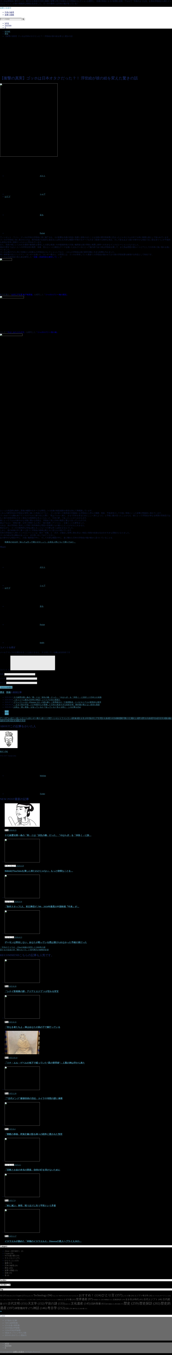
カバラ (156, 1296)
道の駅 (83, 1308)
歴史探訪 (149, 1303)
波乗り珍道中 (5, 8)
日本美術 (113, 718)
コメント (5, 670)
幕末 (67, 1304)
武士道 (135, 718)
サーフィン (165, 1296)
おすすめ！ (90, 1295)
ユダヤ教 (70, 1299)
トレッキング (5, 1299)
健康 (8, 1263)
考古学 (56, 1308)
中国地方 (96, 1299)
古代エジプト (153, 1299)
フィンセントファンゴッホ (61, 718)
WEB (7, 23)
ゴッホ (14, 718)
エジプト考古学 (143, 1295)
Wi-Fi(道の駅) (12, 1256)
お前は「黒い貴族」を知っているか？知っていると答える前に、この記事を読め (47, 707)
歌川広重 (129, 718)
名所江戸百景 (95, 718)
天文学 (36, 1303)
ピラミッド (27, 1299)
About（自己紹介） (14, 1251)
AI (3, 1295)
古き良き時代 (84, 718)
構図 (119, 718)
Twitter (42, 794)
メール (3, 678)
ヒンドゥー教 (16, 1299)
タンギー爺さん (35, 718)
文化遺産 (105, 718)
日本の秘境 (9, 12)
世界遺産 (84, 1299)
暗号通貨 (110, 1304)
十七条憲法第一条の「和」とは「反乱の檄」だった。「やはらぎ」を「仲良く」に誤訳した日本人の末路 (57, 697)
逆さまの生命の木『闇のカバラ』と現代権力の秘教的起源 (24, 950)
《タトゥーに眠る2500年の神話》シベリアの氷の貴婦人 (36, 700)
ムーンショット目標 (55, 1299)
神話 (40, 1308)
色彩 (10, 721)
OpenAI (29, 1295)
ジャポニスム (23, 718)
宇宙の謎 (55, 1303)
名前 (2, 674)
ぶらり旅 (128, 1296)
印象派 (76, 718)
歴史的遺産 (147, 718)
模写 (123, 718)
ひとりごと (11, 1261)
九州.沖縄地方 (106, 1299)
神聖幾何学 (24, 1308)
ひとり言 (46, 718)
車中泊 (76, 1308)
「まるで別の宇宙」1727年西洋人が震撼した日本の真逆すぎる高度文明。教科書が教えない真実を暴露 (56, 705)
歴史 (2, 692)
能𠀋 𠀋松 (4, 752)
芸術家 (15, 721)
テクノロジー (12, 1258)
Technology (42, 1295)
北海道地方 (119, 1299)
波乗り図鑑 (9, 15)
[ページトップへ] (1, 1311)
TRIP (62, 1296)
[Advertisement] (86, 56)
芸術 (8, 692)
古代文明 (17, 1303)
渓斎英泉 (162, 718)
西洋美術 (21, 721)
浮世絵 (155, 718)
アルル (9, 718)
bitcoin (11, 1296)
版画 (168, 718)
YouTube (8, 25)
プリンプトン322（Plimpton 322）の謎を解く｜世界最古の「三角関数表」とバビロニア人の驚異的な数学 (57, 702)
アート (3, 718)
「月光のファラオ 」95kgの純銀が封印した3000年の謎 (22, 947)
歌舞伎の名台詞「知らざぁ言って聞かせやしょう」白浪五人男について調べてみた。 (40, 542)
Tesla (55, 1295)
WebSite (43, 776)
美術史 (5, 721)
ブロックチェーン (39, 1299)
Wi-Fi (68, 1295)
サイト (3, 683)
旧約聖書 (98, 1303)
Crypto (9, 1253)
